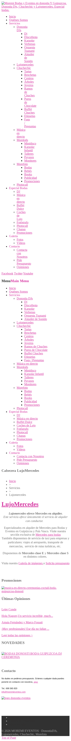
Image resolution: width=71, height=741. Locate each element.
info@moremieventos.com (14, 692)
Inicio (12, 481)
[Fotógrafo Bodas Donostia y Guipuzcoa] (35, 591)
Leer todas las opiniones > (17, 635)
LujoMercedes (20, 504)
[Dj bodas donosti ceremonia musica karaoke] (16, 698)
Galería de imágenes (30, 563)
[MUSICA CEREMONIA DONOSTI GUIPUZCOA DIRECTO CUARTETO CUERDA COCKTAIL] (35, 657)
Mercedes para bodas (48, 534)
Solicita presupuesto (57, 563)
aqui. (36, 682)
